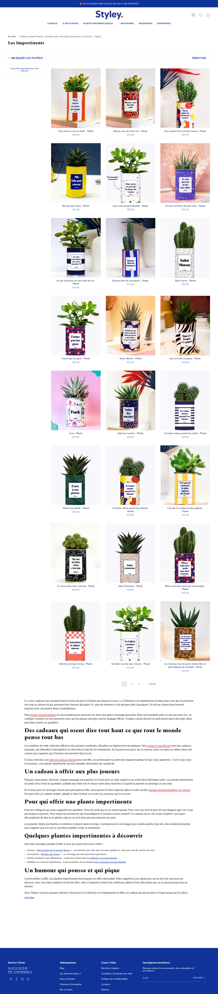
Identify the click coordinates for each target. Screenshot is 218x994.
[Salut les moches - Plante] (130, 400)
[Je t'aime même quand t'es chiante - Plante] (130, 475)
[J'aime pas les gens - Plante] (76, 325)
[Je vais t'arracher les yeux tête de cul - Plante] (76, 248)
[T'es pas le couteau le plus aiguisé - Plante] (185, 475)
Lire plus (29, 897)
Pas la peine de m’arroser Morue (53, 850)
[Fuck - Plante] (76, 400)
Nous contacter (67, 979)
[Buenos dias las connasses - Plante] (130, 248)
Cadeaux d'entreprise (71, 984)
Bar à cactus (66, 989)
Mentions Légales (110, 968)
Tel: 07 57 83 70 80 (17, 968)
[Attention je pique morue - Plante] (76, 631)
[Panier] (208, 15)
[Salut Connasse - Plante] (130, 553)
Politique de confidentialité (114, 979)
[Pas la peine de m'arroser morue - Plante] (185, 98)
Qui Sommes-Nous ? (70, 973)
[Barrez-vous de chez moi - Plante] (130, 98)
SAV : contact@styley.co (20, 971)
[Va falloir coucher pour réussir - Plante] (130, 631)
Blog (62, 968)
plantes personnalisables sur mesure (169, 790)
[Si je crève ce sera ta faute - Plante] (76, 98)
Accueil (12, 36)
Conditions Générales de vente (116, 973)
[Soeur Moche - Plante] (130, 325)
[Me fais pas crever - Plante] (76, 173)
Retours (105, 989)
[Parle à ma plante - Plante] (76, 475)
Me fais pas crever (50, 854)
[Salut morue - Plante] (185, 248)
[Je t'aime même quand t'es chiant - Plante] (185, 400)
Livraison (105, 984)
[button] (52, 23)
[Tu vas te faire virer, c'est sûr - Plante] (76, 553)
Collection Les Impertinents (103, 858)
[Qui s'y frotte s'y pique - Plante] (185, 325)
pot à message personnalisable (110, 862)
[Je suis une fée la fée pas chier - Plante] (185, 173)
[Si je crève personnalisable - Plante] (130, 173)
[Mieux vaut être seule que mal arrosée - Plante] (185, 553)
